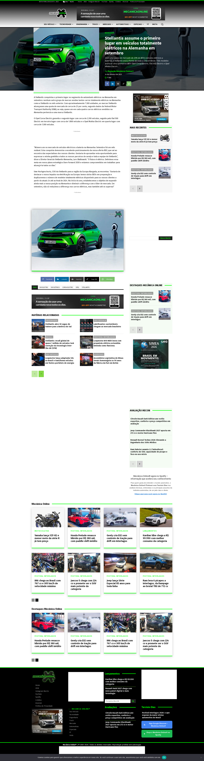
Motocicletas (139, 135)
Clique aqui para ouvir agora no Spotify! (151, 494)
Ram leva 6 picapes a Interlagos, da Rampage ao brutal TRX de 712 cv (156, 583)
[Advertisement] (77, 138)
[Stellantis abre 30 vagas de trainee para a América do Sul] (38, 325)
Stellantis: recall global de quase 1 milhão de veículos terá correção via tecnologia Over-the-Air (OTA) (59, 344)
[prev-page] (35, 374)
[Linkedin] (112, 83)
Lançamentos (150, 531)
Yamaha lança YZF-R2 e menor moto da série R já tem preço (47, 538)
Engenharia (51, 320)
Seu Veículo (100, 320)
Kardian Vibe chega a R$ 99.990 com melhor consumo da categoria (156, 538)
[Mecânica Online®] (58, 13)
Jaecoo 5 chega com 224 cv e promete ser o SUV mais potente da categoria (84, 584)
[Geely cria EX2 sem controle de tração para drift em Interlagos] (165, 173)
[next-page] (41, 374)
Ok (164, 757)
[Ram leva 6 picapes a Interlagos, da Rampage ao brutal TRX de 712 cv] (156, 562)
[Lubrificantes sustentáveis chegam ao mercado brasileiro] (86, 325)
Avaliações (111, 707)
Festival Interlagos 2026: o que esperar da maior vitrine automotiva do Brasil (156, 715)
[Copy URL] (123, 83)
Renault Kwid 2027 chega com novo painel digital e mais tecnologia (118, 691)
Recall (49, 337)
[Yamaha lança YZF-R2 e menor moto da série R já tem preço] (165, 139)
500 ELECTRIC (44, 287)
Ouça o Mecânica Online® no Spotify (157, 733)
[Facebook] (107, 83)
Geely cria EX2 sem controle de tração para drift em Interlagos (143, 176)
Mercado (110, 33)
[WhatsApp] (129, 83)
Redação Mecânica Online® (121, 71)
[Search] (133, 701)
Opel (77, 287)
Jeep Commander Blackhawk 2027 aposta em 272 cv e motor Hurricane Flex (150, 431)
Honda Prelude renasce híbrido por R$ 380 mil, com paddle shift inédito (143, 158)
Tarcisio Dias (148, 707)
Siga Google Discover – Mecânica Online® (158, 724)
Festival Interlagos (104, 337)
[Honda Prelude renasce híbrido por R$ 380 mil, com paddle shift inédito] (165, 155)
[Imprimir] (118, 83)
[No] (201, 757)
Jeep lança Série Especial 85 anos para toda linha (118, 583)
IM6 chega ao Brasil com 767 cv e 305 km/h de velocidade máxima (48, 583)
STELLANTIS (85, 287)
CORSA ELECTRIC (67, 287)
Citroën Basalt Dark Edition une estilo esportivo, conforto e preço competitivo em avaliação (150, 421)
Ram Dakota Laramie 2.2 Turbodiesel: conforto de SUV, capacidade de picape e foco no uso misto (148, 451)
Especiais (99, 354)
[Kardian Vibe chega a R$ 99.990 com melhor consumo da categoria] (156, 517)
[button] (162, 24)
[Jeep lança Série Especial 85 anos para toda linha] (120, 562)
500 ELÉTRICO (55, 287)
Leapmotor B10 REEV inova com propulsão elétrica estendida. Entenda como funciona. (107, 343)
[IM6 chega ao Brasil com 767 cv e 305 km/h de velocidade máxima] (48, 562)
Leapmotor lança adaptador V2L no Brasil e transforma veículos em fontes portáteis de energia (59, 360)
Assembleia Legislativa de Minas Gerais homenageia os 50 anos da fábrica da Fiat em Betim (108, 360)
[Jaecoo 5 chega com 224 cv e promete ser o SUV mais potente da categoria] (84, 562)
